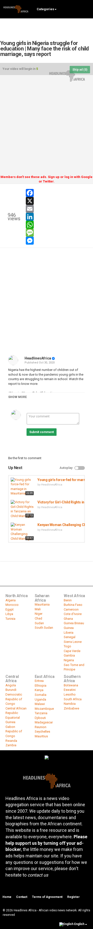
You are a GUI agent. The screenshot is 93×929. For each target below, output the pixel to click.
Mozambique (44, 708)
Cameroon (71, 609)
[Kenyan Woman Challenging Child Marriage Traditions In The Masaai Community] (23, 532)
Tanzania (41, 713)
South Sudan (44, 627)
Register (73, 897)
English (79, 924)
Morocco (12, 605)
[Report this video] (84, 191)
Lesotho (70, 694)
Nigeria (69, 660)
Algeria (10, 600)
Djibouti (40, 718)
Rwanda (11, 741)
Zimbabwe (71, 708)
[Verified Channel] (53, 358)
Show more (17, 397)
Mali (38, 609)
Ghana (68, 618)
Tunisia (10, 618)
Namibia (70, 704)
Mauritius (41, 736)
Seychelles (42, 731)
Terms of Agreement (47, 897)
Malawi (40, 704)
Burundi (10, 690)
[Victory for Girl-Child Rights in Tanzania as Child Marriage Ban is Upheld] (23, 509)
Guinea (69, 628)
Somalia (40, 695)
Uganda (40, 699)
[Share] (72, 191)
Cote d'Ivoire (73, 614)
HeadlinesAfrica (38, 358)
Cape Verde (72, 651)
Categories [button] (45, 9)
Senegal (69, 637)
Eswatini (70, 690)
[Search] (87, 8)
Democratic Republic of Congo (13, 699)
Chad (38, 618)
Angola (10, 685)
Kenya (39, 690)
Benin (68, 600)
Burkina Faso (73, 605)
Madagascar (44, 722)
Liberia (68, 632)
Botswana (71, 685)
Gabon (10, 727)
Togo (67, 646)
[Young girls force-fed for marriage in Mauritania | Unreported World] (23, 487)
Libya (9, 614)
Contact (21, 897)
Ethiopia (40, 685)
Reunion (40, 727)
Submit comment (41, 432)
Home (6, 897)
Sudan (39, 623)
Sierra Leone (73, 642)
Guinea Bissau (74, 623)
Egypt (9, 609)
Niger (38, 614)
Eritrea (39, 681)
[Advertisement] (46, 126)
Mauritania (42, 604)
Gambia (69, 655)
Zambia (10, 745)
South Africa (73, 699)
